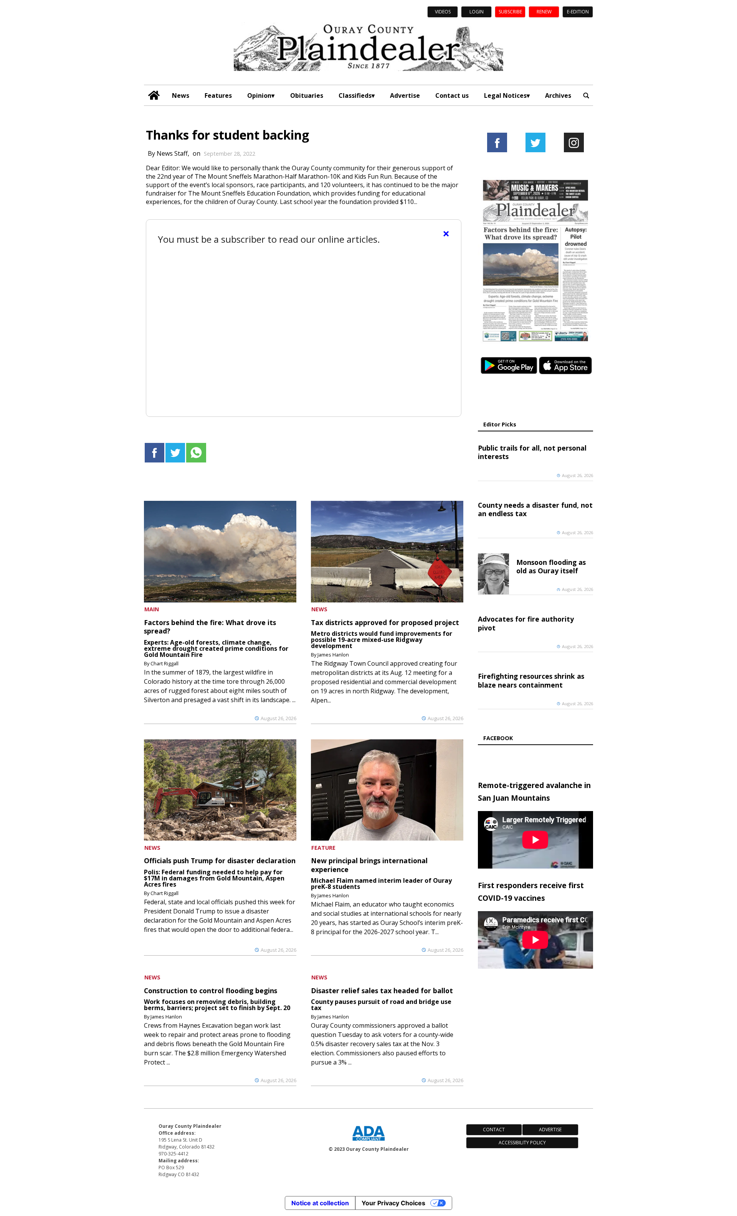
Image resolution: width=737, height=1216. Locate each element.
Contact (494, 1129)
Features (218, 95)
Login (476, 11)
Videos (443, 11)
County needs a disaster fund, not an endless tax (535, 509)
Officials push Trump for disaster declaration (220, 860)
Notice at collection (320, 1203)
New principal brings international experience (369, 865)
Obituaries (306, 95)
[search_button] (586, 95)
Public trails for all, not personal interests (532, 452)
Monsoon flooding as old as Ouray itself (551, 566)
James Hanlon (333, 654)
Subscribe (510, 11)
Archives (558, 95)
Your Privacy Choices (393, 1203)
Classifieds (355, 95)
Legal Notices (505, 95)
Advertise (405, 95)
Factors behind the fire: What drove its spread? (210, 626)
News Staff (172, 153)
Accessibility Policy (522, 1142)
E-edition (578, 11)
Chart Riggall (164, 663)
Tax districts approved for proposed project (385, 622)
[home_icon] (154, 95)
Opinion (259, 95)
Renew (544, 11)
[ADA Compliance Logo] (368, 1141)
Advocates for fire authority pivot (526, 623)
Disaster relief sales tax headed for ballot (382, 990)
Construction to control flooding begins (210, 990)
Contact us (452, 95)
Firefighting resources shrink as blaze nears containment (531, 680)
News (180, 95)
